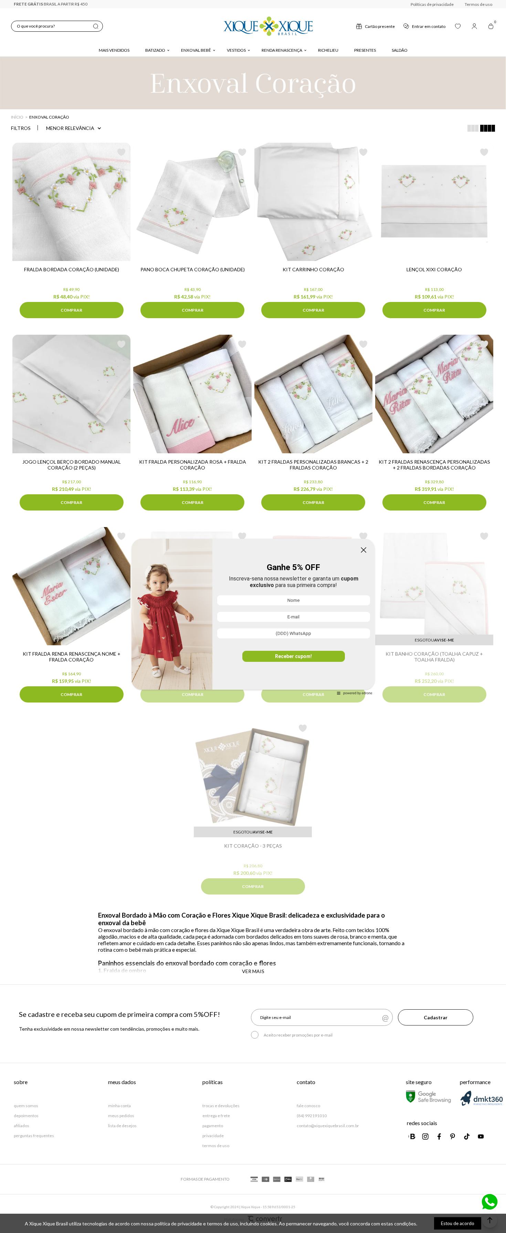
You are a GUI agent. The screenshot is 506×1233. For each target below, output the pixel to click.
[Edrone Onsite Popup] (253, 616)
